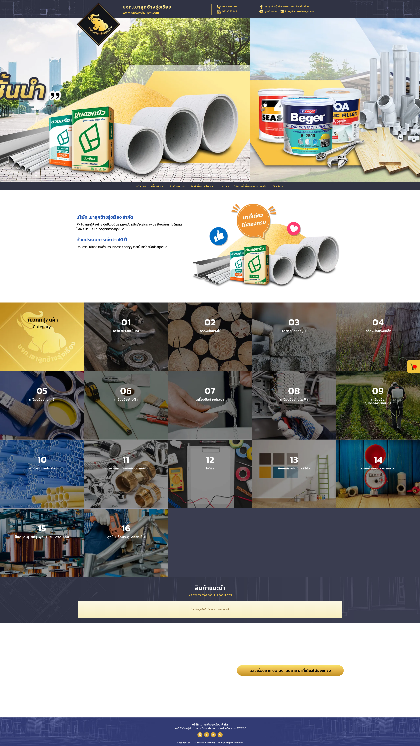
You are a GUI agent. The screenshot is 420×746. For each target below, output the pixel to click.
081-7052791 (229, 6)
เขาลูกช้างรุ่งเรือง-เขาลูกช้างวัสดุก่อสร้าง (286, 6)
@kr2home (270, 11)
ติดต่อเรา (278, 186)
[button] (31, 100)
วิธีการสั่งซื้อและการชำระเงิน (250, 186)
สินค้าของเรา (177, 186)
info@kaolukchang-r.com (300, 11)
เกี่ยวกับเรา (157, 186)
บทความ (224, 186)
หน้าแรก (141, 186)
